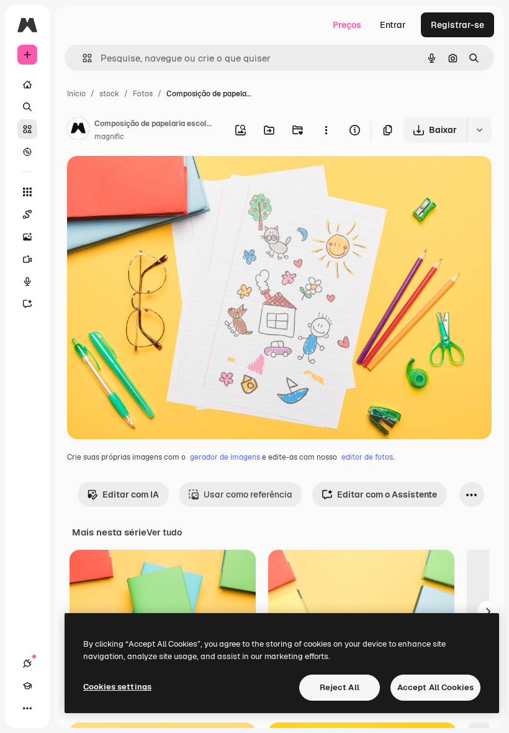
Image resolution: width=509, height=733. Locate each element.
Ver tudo (164, 532)
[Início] (27, 84)
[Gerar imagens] (27, 237)
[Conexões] (27, 663)
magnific (109, 137)
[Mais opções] (325, 129)
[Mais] (27, 708)
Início (76, 94)
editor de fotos (367, 457)
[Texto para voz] (27, 281)
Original (146, 180)
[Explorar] (27, 152)
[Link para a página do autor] (78, 130)
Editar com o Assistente (387, 494)
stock (109, 94)
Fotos (143, 94)
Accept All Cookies (435, 687)
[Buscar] (27, 107)
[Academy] (27, 686)
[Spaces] (27, 214)
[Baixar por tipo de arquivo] (479, 129)
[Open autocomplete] (82, 58)
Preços (347, 24)
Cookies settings (117, 686)
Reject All (339, 687)
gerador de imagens (225, 457)
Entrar (393, 24)
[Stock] (27, 129)
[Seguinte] (488, 612)
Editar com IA (130, 494)
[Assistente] (27, 304)
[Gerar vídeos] (27, 259)
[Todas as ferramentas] (27, 192)
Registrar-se (457, 24)
